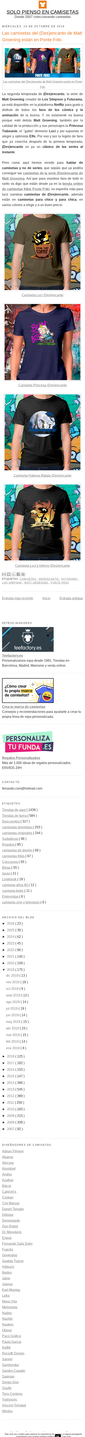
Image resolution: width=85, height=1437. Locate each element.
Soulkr (7, 1388)
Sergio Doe (10, 1382)
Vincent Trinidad (14, 1405)
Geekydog (9, 1255)
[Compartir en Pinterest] (23, 574)
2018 (11, 1056)
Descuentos (11, 821)
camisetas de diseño (17, 850)
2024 (11, 936)
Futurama (69, 579)
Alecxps (8, 1163)
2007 (11, 1129)
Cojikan (7, 1197)
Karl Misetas (11, 1290)
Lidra (5, 1295)
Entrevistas (10, 896)
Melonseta (9, 1307)
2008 (11, 1122)
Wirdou (7, 1411)
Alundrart (8, 1168)
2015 (11, 1076)
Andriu (7, 1174)
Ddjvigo (7, 1215)
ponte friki (60, 582)
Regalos (8, 844)
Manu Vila (9, 1301)
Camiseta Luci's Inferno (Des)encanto (42, 565)
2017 (11, 1063)
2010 (11, 1109)
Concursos (10, 862)
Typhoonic (9, 1399)
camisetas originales (17, 833)
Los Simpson (12, 582)
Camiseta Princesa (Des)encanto (42, 385)
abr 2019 (13, 1028)
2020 (11, 963)
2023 (11, 943)
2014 (11, 1083)
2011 (11, 1102)
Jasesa (7, 1284)
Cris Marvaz (11, 1203)
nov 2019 (13, 982)
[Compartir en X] (14, 574)
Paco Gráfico (11, 1336)
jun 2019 (13, 1015)
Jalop (6, 1278)
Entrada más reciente (17, 598)
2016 (11, 1069)
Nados (7, 1313)
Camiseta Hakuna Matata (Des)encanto (42, 475)
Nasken (7, 1324)
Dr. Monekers (11, 1232)
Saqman (8, 1376)
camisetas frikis (13, 856)
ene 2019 (13, 1048)
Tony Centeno (12, 1394)
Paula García (11, 1342)
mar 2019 (13, 1035)
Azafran (7, 1180)
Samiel (7, 1359)
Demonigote (11, 1220)
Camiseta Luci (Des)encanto (42, 295)
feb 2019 (13, 1041)
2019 (11, 969)
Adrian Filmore (13, 1151)
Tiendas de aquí (14, 810)
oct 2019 (12, 988)
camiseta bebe (13, 890)
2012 (11, 1096)
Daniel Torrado (13, 1209)
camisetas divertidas (17, 827)
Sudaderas (10, 839)
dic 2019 (12, 975)
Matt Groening (36, 582)
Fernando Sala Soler (17, 1243)
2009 (11, 1116)
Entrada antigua (71, 598)
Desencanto (49, 579)
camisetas (28, 579)
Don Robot (10, 1226)
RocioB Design (13, 1353)
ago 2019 (13, 1002)
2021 (11, 956)
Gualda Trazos (13, 1261)
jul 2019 (12, 1008)
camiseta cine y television (21, 902)
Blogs (6, 867)
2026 (11, 923)
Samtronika (10, 1365)
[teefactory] (28, 650)
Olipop (7, 1330)
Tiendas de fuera (14, 815)
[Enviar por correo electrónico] (4, 574)
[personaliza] (28, 753)
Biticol (6, 1186)
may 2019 (13, 1021)
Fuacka (7, 1249)
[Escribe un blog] (9, 574)
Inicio (46, 598)
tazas (6, 873)
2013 (11, 1089)
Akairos (7, 1157)
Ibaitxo (7, 1272)
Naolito (7, 1318)
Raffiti (6, 1347)
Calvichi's (9, 1191)
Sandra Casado (13, 1370)
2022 (11, 950)
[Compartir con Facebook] (18, 574)
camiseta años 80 (15, 885)
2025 (11, 930)
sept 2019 (13, 995)
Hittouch (8, 1266)
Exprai (7, 1238)
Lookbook (9, 879)
